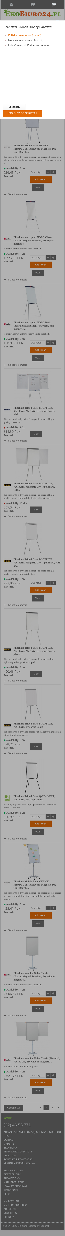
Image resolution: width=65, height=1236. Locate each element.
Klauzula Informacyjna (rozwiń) (25, 40)
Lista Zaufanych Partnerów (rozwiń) (28, 45)
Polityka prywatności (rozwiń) (24, 35)
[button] (14, 107)
